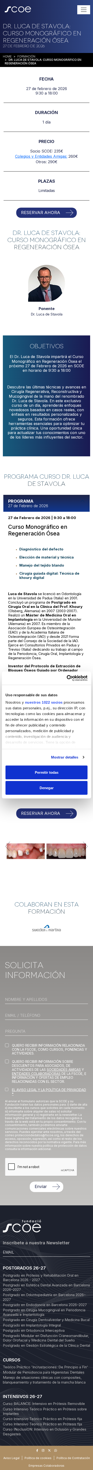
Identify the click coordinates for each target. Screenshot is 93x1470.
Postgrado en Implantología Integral (32, 1325)
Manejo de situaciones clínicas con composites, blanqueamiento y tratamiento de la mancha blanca (44, 1379)
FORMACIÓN (26, 56)
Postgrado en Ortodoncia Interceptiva (34, 1330)
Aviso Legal (11, 1458)
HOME (7, 56)
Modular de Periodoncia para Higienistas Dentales (43, 1372)
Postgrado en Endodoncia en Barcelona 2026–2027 (45, 1305)
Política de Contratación (73, 1458)
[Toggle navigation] (83, 9)
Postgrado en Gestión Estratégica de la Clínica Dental (46, 1345)
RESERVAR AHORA (40, 212)
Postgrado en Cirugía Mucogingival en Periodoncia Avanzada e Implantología (44, 1312)
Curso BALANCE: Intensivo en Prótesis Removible (44, 1403)
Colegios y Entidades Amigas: (41, 156)
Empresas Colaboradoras (46, 1465)
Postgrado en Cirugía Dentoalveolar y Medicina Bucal (46, 1319)
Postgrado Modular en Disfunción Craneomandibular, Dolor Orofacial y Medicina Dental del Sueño (46, 1337)
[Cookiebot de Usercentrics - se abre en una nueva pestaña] (67, 678)
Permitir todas (46, 772)
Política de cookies (38, 1458)
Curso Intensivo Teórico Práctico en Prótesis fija (42, 1419)
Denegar (47, 788)
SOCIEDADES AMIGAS (64, 1070)
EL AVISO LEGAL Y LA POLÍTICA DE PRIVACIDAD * (49, 1092)
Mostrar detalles (64, 757)
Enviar (41, 1186)
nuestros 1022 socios (44, 702)
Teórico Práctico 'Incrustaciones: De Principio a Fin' (45, 1367)
